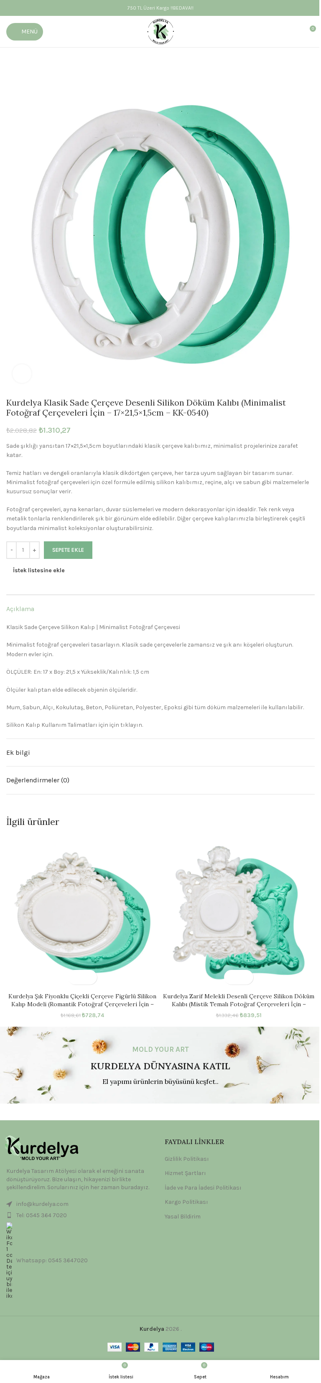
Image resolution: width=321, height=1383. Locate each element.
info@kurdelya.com (42, 1204)
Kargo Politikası (186, 1201)
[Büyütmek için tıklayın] (22, 373)
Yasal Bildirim (183, 1216)
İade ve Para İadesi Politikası (203, 1187)
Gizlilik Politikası (187, 1158)
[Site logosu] (160, 31)
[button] (75, 977)
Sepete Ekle (68, 550)
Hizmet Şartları (185, 1173)
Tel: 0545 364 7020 (41, 1215)
